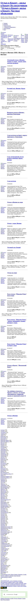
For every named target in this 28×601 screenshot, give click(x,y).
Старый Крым (4, 548)
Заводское (3, 452)
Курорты (5, 24)
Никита (2, 501)
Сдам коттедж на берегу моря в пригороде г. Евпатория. (17, 136)
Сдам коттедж (11, 181)
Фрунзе (2, 564)
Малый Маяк (4, 488)
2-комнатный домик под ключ (10, 39)
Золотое (2, 457)
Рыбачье (3, 534)
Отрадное (3, 516)
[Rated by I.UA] (4, 579)
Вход (4, 29)
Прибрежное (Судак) (6, 528)
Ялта (2, 573)
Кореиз (2, 471)
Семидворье (4, 541)
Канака (2, 461)
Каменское (3, 459)
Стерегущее (3, 550)
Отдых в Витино (12, 415)
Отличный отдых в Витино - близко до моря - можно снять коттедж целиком (16, 61)
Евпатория (3, 450)
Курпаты (3, 479)
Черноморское (4, 565)
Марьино (3, 489)
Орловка (3, 515)
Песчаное (3, 521)
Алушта (2, 431)
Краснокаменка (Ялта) (6, 473)
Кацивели (3, 464)
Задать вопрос (6, 28)
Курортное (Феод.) (5, 477)
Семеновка (3, 539)
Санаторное (3, 537)
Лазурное (3, 481)
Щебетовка (3, 568)
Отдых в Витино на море (15, 202)
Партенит (3, 519)
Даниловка (3, 449)
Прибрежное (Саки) (5, 526)
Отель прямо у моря (22, 41)
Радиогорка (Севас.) (5, 532)
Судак (2, 551)
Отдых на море (12, 273)
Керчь (2, 467)
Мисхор (2, 494)
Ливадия (3, 484)
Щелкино (3, 569)
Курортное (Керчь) (5, 476)
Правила (3, 598)
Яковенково (3, 572)
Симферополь (4, 543)
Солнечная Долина (5, 544)
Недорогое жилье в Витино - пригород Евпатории (16, 113)
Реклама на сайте (9, 598)
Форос (2, 563)
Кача (2, 466)
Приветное (3, 529)
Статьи (23, 598)
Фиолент (3, 561)
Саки (2, 535)
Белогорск (3, 439)
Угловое (3, 555)
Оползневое (3, 511)
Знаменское (3, 455)
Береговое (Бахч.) (5, 440)
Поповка (3, 524)
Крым (2, 475)
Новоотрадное (4, 504)
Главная (5, 23)
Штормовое (3, 566)
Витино (2, 444)
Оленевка (3, 510)
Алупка (2, 430)
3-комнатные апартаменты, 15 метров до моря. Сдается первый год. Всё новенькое (4, 39)
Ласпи (2, 483)
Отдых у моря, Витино (14, 223)
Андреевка (3, 432)
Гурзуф (2, 448)
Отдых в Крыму (18, 598)
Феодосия (3, 560)
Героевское (3, 446)
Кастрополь (3, 463)
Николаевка (3, 502)
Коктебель (3, 470)
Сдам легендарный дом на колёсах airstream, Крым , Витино (15, 158)
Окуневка (3, 508)
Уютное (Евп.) (4, 559)
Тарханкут (3, 553)
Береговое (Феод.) (5, 441)
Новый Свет (4, 507)
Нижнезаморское (5, 499)
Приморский (4, 530)
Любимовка (3, 485)
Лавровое (3, 480)
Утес (2, 556)
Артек (2, 435)
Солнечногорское (5, 546)
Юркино (3, 570)
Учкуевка (3, 557)
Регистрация (6, 599)
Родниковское (4, 533)
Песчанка (3, 520)
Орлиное (3, 513)
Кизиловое (3, 468)
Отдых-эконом (7, 25)
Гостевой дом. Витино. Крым (16, 88)
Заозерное (3, 453)
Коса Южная (4, 472)
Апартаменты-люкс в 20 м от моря (17, 39)
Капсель (3, 462)
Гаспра (2, 445)
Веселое (3, 443)
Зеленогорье (4, 454)
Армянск (3, 433)
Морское (3, 497)
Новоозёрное (4, 503)
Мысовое (3, 498)
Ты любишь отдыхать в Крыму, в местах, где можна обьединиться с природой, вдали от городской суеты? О (16, 393)
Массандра (3, 490)
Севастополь (4, 538)
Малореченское (4, 486)
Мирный (3, 493)
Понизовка (3, 523)
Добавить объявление (9, 27)
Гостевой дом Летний (14, 247)
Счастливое (3, 552)
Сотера (2, 547)
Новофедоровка (4, 506)
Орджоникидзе (4, 512)
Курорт (2, 46)
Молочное (3, 495)
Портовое (3, 525)
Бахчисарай (3, 437)
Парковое (3, 517)
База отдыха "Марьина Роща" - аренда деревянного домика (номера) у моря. (17, 321)
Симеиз (2, 542)
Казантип (3, 458)
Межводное (3, 492)
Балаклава (3, 436)
